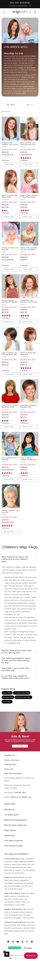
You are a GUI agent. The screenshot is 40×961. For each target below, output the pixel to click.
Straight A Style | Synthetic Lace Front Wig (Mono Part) (10, 144)
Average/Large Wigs (21, 693)
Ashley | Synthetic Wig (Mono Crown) (9, 196)
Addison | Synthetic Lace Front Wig (10, 511)
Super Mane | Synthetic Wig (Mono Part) (28, 406)
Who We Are (9, 809)
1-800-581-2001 (20, 792)
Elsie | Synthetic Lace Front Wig (9, 458)
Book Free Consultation (13, 773)
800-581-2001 (20, 93)
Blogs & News (10, 830)
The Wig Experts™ (12, 815)
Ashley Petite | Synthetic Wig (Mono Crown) (10, 406)
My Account (8, 769)
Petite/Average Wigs (23, 697)
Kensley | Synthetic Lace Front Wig (10, 248)
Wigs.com (13, 955)
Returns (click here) (11, 760)
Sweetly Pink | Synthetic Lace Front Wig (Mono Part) (28, 249)
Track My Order (10, 764)
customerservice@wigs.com (20, 797)
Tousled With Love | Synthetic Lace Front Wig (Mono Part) (29, 301)
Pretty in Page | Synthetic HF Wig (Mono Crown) (29, 196)
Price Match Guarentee (13, 841)
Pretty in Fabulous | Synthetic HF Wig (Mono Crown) (10, 301)
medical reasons (28, 86)
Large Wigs (7, 693)
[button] (4, 12)
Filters (12, 104)
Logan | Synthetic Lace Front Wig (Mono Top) (9, 353)
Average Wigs (8, 697)
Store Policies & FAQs (13, 846)
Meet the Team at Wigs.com (15, 825)
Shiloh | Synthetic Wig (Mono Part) (28, 353)
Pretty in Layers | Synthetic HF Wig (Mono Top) (28, 459)
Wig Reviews (9, 835)
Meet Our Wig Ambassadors (15, 820)
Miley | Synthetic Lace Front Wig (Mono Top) (28, 143)
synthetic (20, 67)
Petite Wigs (7, 701)
